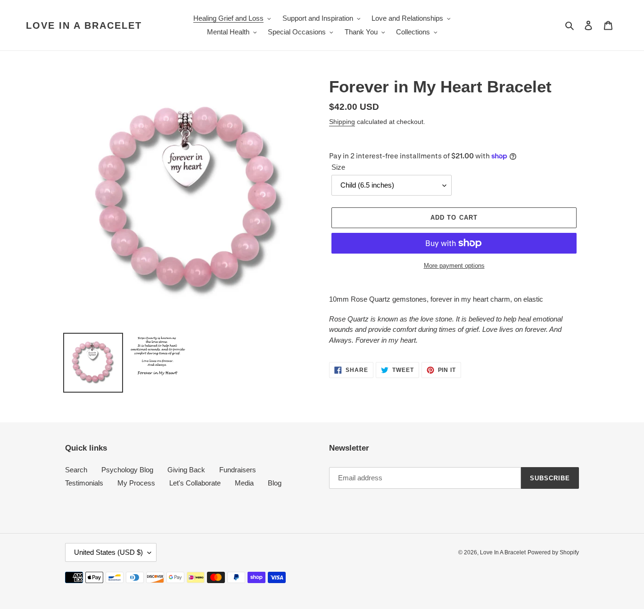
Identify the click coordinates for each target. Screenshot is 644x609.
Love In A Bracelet (84, 25)
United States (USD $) (108, 552)
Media (244, 483)
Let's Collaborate (195, 483)
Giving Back (186, 470)
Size (338, 167)
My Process (136, 483)
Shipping (342, 121)
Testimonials (84, 483)
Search (76, 470)
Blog (274, 483)
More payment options (454, 265)
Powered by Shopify (553, 552)
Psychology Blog (127, 470)
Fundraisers (237, 470)
